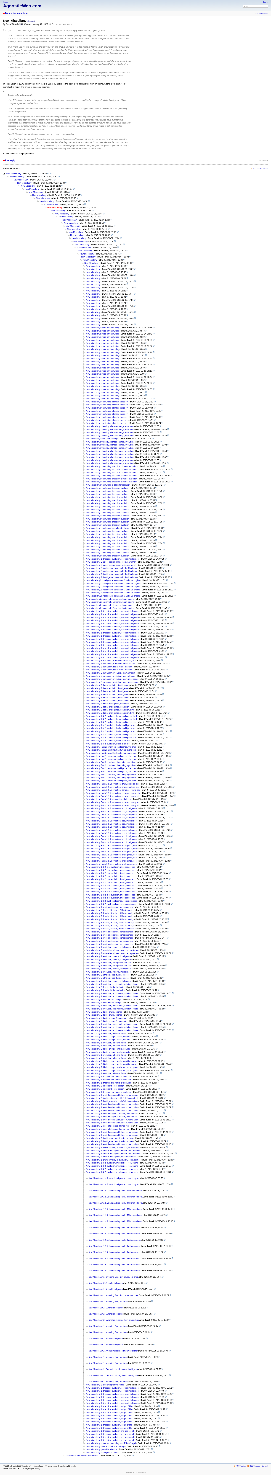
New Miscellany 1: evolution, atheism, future (106, 1033)
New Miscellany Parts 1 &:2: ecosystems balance (108, 799)
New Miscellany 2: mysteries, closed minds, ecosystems (112, 950)
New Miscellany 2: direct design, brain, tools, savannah (111, 562)
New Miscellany (13, 173)
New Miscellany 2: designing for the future (105, 1385)
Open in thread (262, 13)
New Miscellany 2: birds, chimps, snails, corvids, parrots (111, 1061)
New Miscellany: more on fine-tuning (102, 328)
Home (5, 2)
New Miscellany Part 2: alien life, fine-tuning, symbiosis (111, 750)
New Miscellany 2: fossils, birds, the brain (105, 987)
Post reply (10, 160)
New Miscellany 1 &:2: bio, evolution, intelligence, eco (110, 867)
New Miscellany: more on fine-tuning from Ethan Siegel (111, 1443)
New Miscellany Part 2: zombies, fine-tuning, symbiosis (111, 762)
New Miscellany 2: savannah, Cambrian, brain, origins (110, 660)
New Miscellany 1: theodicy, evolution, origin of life (109, 1406)
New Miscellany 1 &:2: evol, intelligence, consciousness (111, 901)
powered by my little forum (136, 1472)
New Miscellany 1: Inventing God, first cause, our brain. (113, 1277)
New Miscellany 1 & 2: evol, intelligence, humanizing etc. (114, 1178)
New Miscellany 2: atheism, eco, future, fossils (107, 975)
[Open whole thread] (50, 173)
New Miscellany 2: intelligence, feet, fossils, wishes (109, 1138)
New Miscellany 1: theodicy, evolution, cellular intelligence (112, 559)
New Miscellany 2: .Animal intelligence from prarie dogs (113, 1320)
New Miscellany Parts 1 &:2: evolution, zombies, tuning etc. (113, 790)
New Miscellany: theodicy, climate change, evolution (109, 426)
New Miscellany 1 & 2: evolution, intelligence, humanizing (112, 1169)
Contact (265, 1466)
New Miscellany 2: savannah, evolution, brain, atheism (111, 673)
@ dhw (69, 24)
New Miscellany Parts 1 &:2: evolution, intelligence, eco (111, 845)
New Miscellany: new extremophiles (82, 1455)
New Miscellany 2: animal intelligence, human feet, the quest (113, 1150)
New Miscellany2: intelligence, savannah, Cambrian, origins (113, 580)
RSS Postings (241, 1466)
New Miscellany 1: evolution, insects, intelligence (108, 947)
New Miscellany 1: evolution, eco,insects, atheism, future (112, 984)
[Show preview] (48, 173)
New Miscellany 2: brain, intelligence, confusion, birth (110, 710)
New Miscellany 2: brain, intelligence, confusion (107, 704)
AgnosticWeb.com (22, 5)
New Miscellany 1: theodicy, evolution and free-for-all (110, 1431)
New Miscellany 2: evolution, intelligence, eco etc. (108, 962)
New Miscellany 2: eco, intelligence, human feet (107, 1126)
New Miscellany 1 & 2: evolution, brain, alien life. (108, 740)
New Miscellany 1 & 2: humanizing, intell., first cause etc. (114, 1227)
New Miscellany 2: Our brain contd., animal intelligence (113, 1369)
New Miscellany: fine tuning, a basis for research (108, 485)
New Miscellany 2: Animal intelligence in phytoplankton (113, 1351)
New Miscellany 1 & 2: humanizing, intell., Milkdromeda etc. (115, 1190)
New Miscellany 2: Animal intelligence (105, 1338)
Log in (265, 2)
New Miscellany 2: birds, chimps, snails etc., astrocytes (111, 1067)
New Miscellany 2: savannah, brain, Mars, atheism (109, 667)
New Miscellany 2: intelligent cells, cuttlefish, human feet (112, 1098)
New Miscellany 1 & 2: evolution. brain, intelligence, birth (111, 716)
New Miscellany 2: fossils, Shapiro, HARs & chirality (110, 910)
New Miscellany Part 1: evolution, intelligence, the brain (111, 747)
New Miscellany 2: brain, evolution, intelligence (107, 685)
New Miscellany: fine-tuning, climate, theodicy (107, 402)
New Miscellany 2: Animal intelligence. (105, 1283)
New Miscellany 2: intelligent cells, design (105, 1086)
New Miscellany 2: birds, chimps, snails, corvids (108, 1036)
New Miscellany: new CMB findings (102, 439)
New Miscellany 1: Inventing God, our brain (108, 1332)
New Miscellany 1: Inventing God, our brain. (108, 1301)
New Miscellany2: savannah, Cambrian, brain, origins (110, 599)
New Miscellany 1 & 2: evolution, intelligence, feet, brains (112, 1163)
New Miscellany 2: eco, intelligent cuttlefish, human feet (111, 1113)
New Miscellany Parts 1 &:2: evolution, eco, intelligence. (111, 808)
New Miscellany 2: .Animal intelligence (105, 1308)
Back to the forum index (16, 13)
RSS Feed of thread (260, 168)
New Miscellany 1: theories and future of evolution (108, 1076)
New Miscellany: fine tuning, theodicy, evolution (107, 488)
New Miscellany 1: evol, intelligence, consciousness (109, 907)
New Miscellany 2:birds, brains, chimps (104, 999)
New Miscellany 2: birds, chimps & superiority (107, 1018)
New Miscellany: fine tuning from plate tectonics (108, 528)
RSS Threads (255, 1466)
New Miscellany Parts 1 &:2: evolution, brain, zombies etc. (112, 784)
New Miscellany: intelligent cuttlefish (102, 1452)
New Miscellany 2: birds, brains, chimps (104, 1012)
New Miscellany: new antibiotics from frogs (105, 1446)
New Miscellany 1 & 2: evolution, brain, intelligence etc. (111, 734)
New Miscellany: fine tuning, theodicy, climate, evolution (111, 466)
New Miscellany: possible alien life (101, 1449)
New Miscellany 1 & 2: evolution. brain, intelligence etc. (111, 722)
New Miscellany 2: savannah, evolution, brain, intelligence (112, 679)
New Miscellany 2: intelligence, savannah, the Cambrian (111, 568)
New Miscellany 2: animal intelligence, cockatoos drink (111, 1157)
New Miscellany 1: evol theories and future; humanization (112, 1095)
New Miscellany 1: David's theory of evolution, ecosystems (113, 1147)
